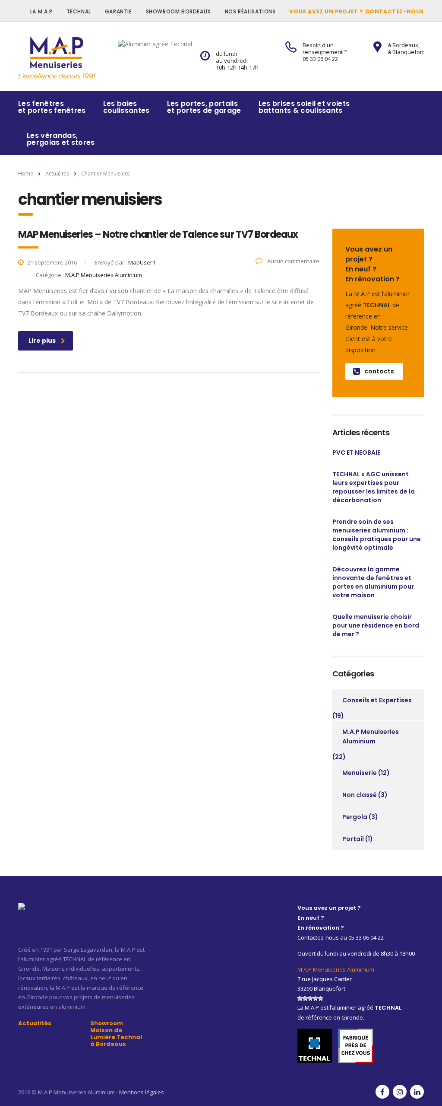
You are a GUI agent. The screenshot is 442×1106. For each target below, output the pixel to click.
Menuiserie (359, 772)
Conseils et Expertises (377, 700)
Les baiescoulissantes (126, 107)
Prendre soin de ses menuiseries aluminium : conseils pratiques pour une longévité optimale (376, 534)
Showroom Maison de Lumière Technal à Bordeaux (116, 1034)
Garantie (118, 11)
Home (25, 173)
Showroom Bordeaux (178, 11)
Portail (353, 839)
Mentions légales (141, 1092)
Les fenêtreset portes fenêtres (52, 107)
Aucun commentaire (292, 261)
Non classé (359, 794)
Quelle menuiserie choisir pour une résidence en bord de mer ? (375, 625)
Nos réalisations (250, 11)
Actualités (34, 1023)
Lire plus (42, 340)
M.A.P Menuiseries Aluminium (370, 736)
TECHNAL (78, 11)
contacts (379, 371)
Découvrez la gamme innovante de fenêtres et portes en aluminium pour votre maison (373, 582)
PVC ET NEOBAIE (356, 452)
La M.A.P (41, 11)
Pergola (354, 817)
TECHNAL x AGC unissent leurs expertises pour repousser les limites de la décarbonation (373, 487)
